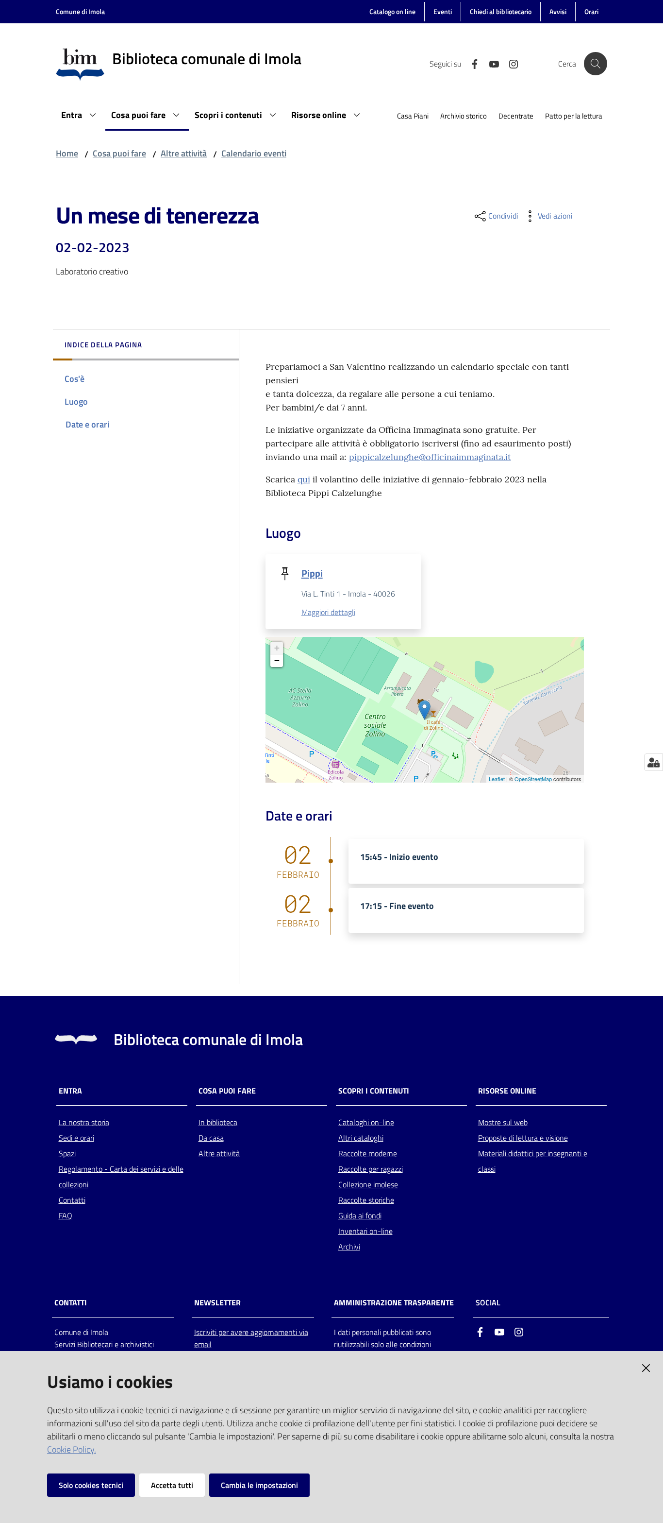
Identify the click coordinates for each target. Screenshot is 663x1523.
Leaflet (497, 779)
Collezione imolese (368, 1184)
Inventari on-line (365, 1231)
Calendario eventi (253, 153)
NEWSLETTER (217, 1302)
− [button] (277, 660)
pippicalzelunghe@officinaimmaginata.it (430, 456)
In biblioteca (218, 1122)
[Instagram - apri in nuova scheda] (509, 63)
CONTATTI (70, 1302)
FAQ (65, 1215)
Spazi (67, 1153)
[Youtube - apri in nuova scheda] (490, 63)
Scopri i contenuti (373, 1090)
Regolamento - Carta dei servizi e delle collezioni (121, 1176)
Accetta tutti (172, 1485)
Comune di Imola (80, 11)
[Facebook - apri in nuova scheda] (471, 63)
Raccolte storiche (366, 1200)
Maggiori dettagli (328, 612)
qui (304, 479)
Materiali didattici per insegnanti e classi (532, 1161)
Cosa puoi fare (119, 153)
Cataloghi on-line (366, 1122)
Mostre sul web (503, 1122)
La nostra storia (84, 1122)
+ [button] (277, 648)
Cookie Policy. (71, 1449)
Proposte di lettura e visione (523, 1138)
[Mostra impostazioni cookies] (653, 762)
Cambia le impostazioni (259, 1485)
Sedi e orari (76, 1138)
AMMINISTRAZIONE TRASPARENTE (394, 1302)
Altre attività (184, 153)
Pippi (312, 573)
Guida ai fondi (359, 1215)
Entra (70, 1090)
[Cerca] (595, 63)
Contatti (72, 1200)
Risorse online (507, 1090)
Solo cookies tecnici (91, 1485)
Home (67, 153)
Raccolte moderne (367, 1153)
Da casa (211, 1138)
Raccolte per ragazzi (370, 1169)
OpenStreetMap (533, 779)
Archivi (349, 1246)
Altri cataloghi (360, 1138)
